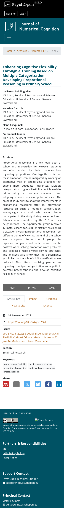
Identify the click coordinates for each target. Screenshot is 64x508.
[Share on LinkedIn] (58, 384)
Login (23, 13)
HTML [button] (32, 288)
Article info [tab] (13, 298)
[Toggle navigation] (9, 37)
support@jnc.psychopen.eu (22, 482)
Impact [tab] (33, 298)
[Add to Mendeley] (5, 384)
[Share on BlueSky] (37, 384)
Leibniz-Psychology (14, 453)
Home (9, 51)
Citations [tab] (51, 298)
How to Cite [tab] (18, 305)
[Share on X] (26, 384)
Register (11, 13)
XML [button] (52, 288)
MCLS (6, 449)
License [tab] (47, 305)
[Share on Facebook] (48, 384)
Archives (22, 51)
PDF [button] (12, 288)
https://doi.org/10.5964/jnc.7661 (27, 322)
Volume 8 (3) (38, 51)
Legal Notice (10, 458)
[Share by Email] (16, 384)
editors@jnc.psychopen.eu (22, 504)
